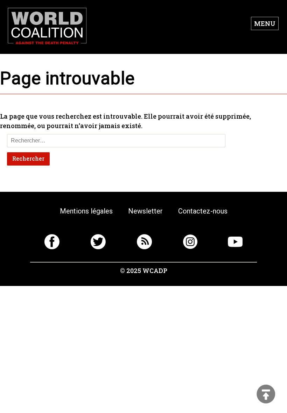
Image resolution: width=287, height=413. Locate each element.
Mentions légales (86, 211)
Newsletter (145, 211)
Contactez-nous (202, 211)
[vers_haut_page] (265, 394)
